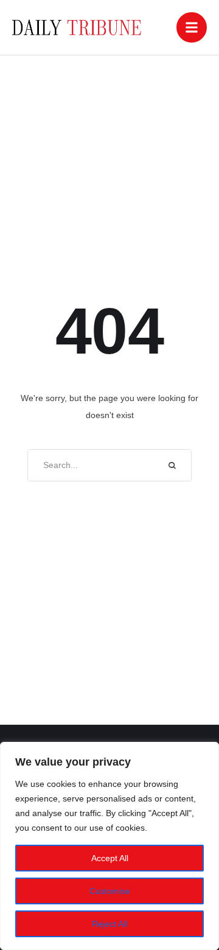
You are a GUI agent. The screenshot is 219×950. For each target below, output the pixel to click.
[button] (191, 27)
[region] (109, 846)
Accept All (109, 858)
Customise (109, 891)
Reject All (109, 924)
